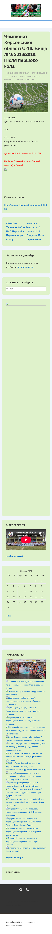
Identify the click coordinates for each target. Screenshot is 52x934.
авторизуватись (25, 267)
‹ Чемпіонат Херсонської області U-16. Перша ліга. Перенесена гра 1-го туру (16, 231)
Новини (8, 80)
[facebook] (21, 889)
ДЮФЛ (37, 76)
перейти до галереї (14, 556)
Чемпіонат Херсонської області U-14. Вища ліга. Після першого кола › (35, 231)
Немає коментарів (25, 80)
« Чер (8, 616)
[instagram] (27, 889)
